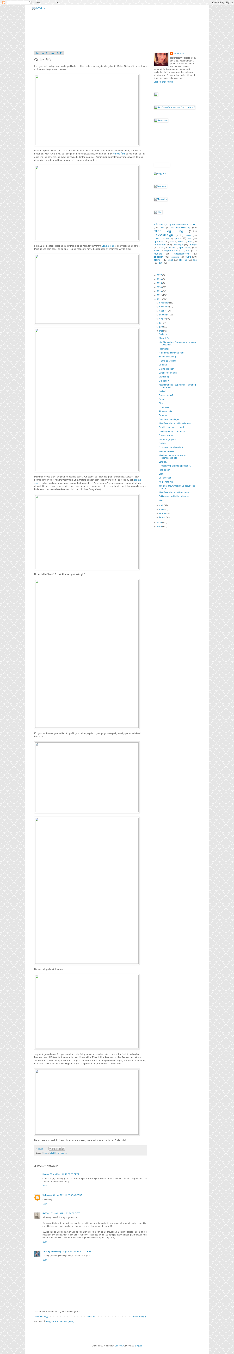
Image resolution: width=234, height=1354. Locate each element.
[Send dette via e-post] (50, 1149)
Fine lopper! (164, 470)
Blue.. (161, 403)
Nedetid (162, 443)
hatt (172, 242)
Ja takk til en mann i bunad (171, 427)
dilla (167, 239)
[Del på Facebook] (60, 1149)
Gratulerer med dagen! (169, 419)
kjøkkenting (185, 247)
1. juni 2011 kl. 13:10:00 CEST (77, 1251)
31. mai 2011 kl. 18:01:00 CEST (64, 1174)
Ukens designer (166, 369)
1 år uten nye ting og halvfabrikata (171, 224)
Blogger (138, 1346)
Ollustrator (119, 1346)
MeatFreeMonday (180, 227)
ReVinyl (46, 1213)
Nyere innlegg (41, 1316)
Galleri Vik (164, 334)
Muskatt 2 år (164, 338)
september (164, 315)
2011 (159, 299)
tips (62, 1153)
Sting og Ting (168, 231)
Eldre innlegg (139, 1316)
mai (161, 331)
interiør (193, 244)
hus (190, 241)
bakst (188, 235)
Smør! (161, 399)
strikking (183, 260)
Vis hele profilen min (163, 82)
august (162, 319)
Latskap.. (163, 462)
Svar (44, 1185)
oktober (163, 311)
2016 (159, 279)
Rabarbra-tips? (166, 395)
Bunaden (163, 415)
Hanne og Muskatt (167, 361)
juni (161, 327)
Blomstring (164, 377)
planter (157, 259)
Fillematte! (164, 349)
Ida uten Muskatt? (167, 451)
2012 (159, 295)
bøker (156, 238)
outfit (188, 256)
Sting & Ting (108, 246)
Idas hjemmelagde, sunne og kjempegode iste (172, 456)
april (161, 505)
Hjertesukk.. (164, 407)
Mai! (161, 500)
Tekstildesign (54, 1153)
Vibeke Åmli (119, 153)
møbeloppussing (181, 254)
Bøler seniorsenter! (168, 373)
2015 (159, 283)
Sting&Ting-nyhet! (167, 439)
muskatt (158, 253)
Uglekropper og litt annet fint (172, 431)
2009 (159, 526)
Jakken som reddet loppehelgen (174, 496)
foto (189, 238)
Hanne (45, 1174)
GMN (162, 228)
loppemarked (171, 250)
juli (161, 323)
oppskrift (158, 256)
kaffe (171, 247)
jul (162, 247)
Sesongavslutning (167, 357)
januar (162, 517)
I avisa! (162, 391)
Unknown (47, 1195)
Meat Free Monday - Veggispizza (174, 492)
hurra (180, 242)
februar (163, 513)
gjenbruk (158, 241)
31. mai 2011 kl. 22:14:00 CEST (65, 1213)
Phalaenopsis (165, 411)
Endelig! (163, 365)
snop (170, 260)
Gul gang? (164, 381)
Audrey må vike (166, 482)
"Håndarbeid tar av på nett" (171, 353)
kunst (46, 1153)
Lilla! (161, 474)
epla (176, 238)
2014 (159, 287)
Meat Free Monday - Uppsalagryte (175, 423)
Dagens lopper (166, 435)
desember (164, 303)
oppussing (175, 257)
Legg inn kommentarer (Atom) (60, 1321)
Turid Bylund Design (52, 1251)
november (164, 307)
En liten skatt (165, 478)
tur (66, 1153)
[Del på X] (56, 1149)
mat (188, 250)
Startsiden (91, 1316)
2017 (159, 275)
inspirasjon (178, 245)
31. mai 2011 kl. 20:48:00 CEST (67, 1195)
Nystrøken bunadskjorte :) (171, 447)
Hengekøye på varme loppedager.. (175, 466)
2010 (159, 522)
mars (161, 509)
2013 (159, 291)
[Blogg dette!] (53, 1149)
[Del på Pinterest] (63, 1149)
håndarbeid (160, 244)
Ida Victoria (179, 53)
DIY (195, 224)
